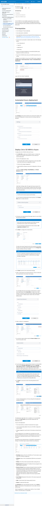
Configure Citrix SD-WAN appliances (7, 19)
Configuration (4, 15)
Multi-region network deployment (7, 14)
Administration (4, 35)
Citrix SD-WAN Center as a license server (7, 21)
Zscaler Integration (5, 31)
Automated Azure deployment (20, 14)
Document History (5, 37)
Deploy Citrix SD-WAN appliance (7, 17)
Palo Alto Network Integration (8, 27)
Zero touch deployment (7, 25)
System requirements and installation (6, 9)
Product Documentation (11, 1)
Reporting (3, 34)
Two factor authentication (6, 10)
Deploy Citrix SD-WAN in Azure (20, 16)
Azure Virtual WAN (5, 28)
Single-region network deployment (6, 12)
